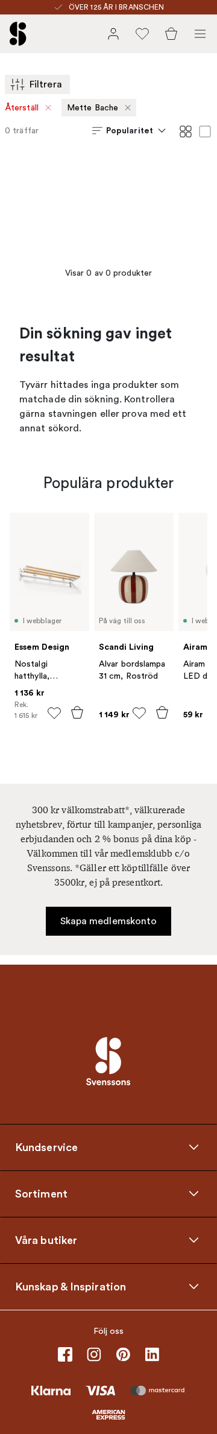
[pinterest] (123, 1354)
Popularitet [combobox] (129, 130)
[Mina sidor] (113, 33)
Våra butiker (46, 1240)
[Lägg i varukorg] (77, 712)
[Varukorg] (171, 33)
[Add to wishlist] (54, 713)
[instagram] (94, 1354)
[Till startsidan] (18, 34)
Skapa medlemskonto (108, 921)
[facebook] (65, 1354)
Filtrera (46, 84)
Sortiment (41, 1193)
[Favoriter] (142, 33)
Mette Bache (92, 107)
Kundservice (46, 1147)
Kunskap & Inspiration (70, 1286)
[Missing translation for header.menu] (200, 33)
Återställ (22, 107)
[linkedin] (152, 1354)
